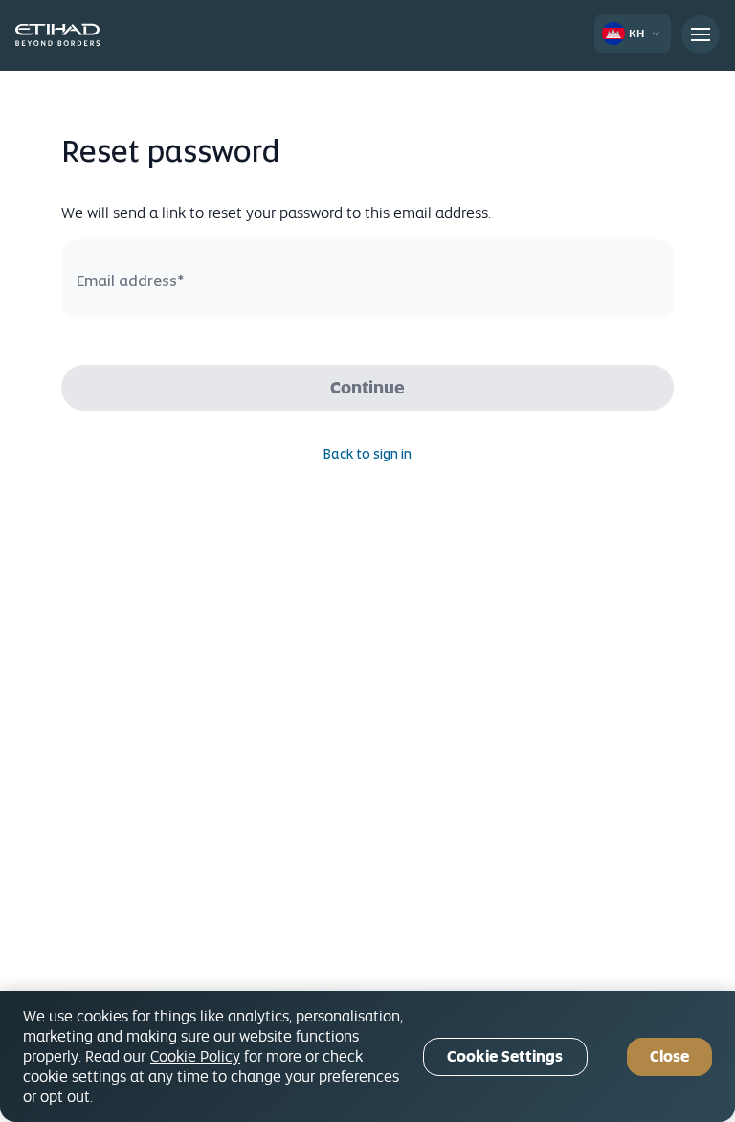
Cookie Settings (505, 1056)
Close (669, 1056)
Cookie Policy (195, 1056)
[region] (367, 1056)
